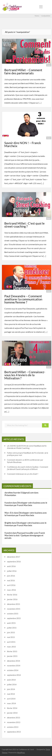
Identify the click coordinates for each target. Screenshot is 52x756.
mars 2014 (11, 703)
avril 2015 (11, 642)
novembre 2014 (13, 665)
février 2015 (12, 651)
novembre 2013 (13, 722)
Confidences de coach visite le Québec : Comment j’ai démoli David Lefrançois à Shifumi (27, 468)
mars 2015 (11, 646)
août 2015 (11, 623)
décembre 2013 (13, 717)
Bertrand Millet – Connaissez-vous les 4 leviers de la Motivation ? (24, 375)
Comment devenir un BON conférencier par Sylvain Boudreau (25, 461)
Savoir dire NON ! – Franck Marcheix (22, 144)
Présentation (10, 495)
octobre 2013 (12, 727)
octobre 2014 (12, 670)
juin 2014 (11, 689)
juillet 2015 (11, 628)
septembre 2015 (14, 618)
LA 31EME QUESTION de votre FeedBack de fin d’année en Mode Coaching (27, 447)
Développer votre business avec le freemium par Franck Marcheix (26, 504)
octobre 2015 (12, 613)
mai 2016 (11, 580)
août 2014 (11, 680)
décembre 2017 (13, 557)
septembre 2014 (14, 675)
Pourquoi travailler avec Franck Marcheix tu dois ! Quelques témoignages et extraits (25, 535)
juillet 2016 (11, 571)
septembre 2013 (14, 732)
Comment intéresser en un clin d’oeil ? (22, 474)
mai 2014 (11, 694)
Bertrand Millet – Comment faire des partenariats (23, 71)
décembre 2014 (13, 661)
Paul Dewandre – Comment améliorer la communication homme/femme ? (23, 299)
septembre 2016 (14, 561)
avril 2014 (11, 698)
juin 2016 (11, 576)
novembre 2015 (13, 609)
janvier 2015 (12, 656)
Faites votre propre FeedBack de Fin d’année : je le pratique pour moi (27, 454)
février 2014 (12, 708)
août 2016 (11, 566)
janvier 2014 (12, 713)
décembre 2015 (13, 604)
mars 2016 (11, 590)
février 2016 (12, 594)
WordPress (21, 753)
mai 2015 (11, 637)
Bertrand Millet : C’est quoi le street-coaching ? (24, 224)
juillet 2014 (11, 684)
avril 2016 (11, 585)
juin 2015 (11, 632)
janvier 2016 (12, 599)
